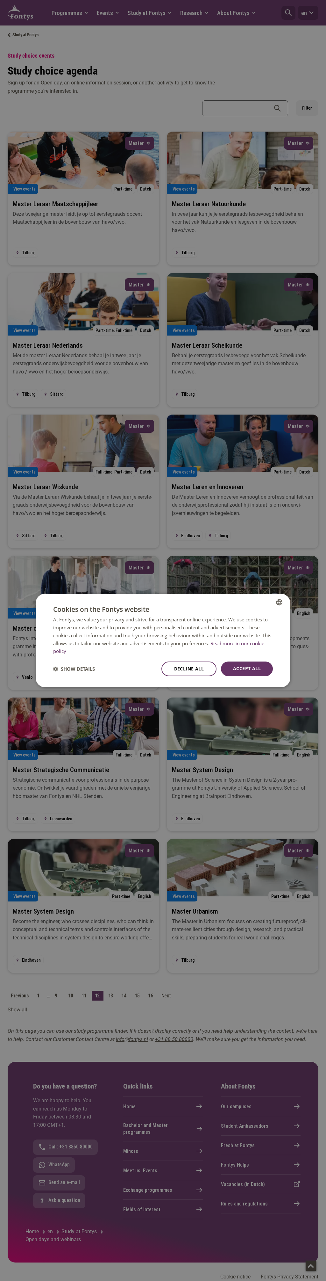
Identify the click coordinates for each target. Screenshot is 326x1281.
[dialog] (163, 640)
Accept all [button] (247, 668)
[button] (74, 668)
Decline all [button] (189, 669)
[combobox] (279, 602)
